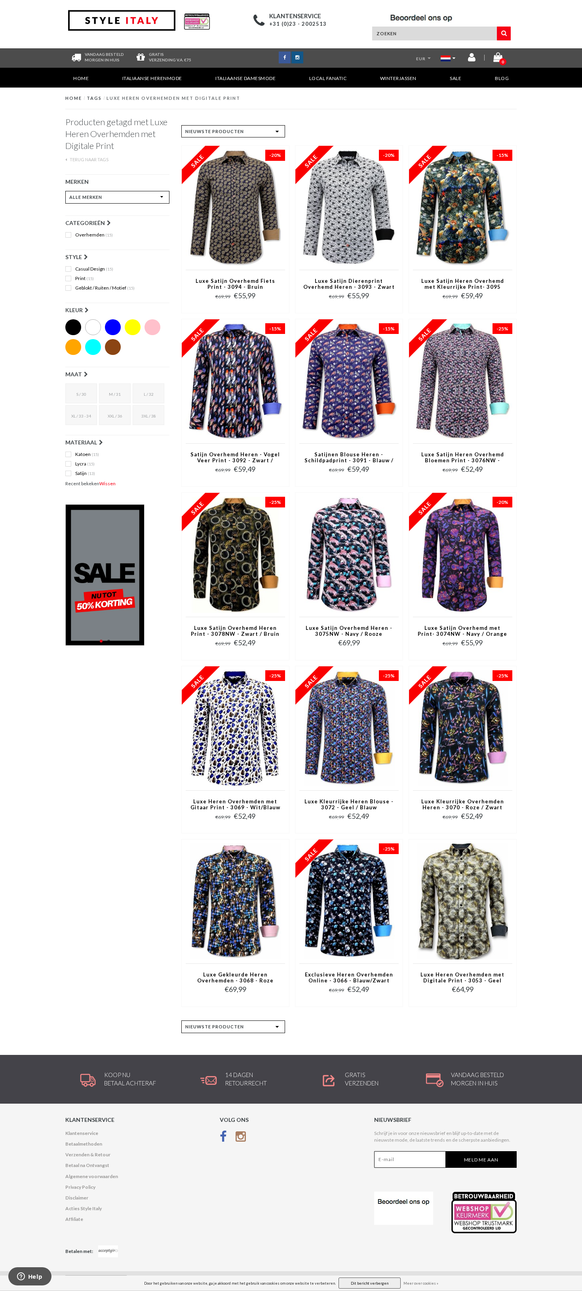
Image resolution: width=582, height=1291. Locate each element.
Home (81, 78)
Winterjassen (398, 78)
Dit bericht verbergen (369, 1283)
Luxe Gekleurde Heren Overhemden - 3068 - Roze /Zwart (235, 978)
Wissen (107, 483)
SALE (455, 78)
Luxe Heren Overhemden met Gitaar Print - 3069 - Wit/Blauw (235, 804)
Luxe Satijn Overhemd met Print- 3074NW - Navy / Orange (462, 631)
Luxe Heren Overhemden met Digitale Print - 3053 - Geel (462, 978)
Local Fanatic (328, 78)
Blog (502, 78)
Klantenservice (81, 1133)
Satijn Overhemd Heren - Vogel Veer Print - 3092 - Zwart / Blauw (235, 458)
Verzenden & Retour (87, 1155)
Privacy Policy (80, 1187)
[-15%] (462, 207)
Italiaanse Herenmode (152, 78)
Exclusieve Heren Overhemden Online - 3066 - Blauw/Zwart (349, 978)
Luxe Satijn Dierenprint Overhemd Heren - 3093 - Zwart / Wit (349, 284)
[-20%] (235, 207)
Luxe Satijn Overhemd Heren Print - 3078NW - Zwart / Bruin (235, 631)
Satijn (85, 473)
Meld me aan (481, 1160)
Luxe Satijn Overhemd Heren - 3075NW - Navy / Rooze (349, 631)
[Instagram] (241, 1138)
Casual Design (94, 269)
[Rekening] (471, 59)
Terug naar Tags (88, 159)
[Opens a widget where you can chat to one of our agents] (29, 1277)
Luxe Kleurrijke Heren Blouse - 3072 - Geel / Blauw (349, 804)
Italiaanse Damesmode (245, 78)
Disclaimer (76, 1198)
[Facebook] (223, 1138)
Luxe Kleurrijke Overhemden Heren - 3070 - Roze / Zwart (462, 804)
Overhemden (94, 235)
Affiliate (74, 1219)
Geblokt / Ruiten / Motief (105, 288)
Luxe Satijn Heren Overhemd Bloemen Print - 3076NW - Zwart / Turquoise (462, 458)
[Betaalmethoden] (108, 1251)
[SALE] (117, 575)
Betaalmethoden (83, 1144)
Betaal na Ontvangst (87, 1165)
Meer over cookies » (420, 1283)
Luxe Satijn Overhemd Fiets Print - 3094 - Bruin (235, 284)
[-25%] (462, 381)
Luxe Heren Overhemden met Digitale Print (173, 98)
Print (84, 278)
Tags (94, 98)
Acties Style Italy (83, 1208)
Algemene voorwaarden (91, 1176)
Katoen (87, 454)
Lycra (85, 464)
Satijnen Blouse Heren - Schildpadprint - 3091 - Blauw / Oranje (349, 458)
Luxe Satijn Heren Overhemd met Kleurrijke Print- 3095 (462, 284)
